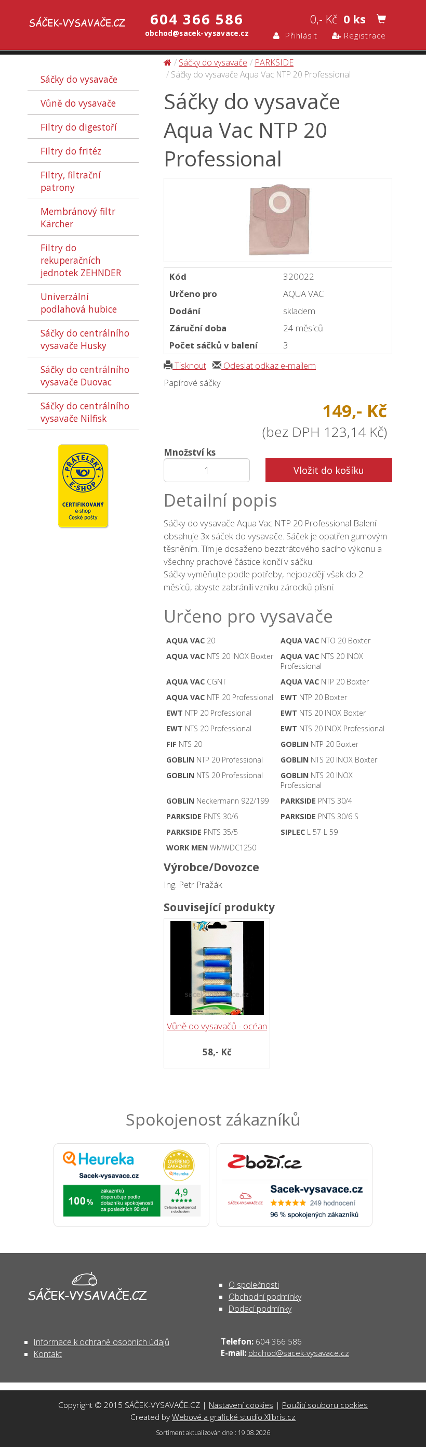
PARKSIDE (274, 62)
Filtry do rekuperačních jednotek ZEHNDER (81, 260)
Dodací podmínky (260, 1308)
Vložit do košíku (329, 470)
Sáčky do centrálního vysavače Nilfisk (85, 411)
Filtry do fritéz (71, 151)
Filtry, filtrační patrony (71, 181)
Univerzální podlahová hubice (79, 302)
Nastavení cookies (241, 1405)
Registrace (363, 35)
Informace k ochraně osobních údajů (101, 1342)
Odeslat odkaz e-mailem (268, 365)
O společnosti (254, 1284)
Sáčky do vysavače (79, 79)
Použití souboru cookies (325, 1405)
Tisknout (189, 365)
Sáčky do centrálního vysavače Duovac (85, 375)
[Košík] (381, 18)
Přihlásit (298, 35)
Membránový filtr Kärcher (78, 217)
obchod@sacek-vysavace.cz (298, 1353)
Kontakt (48, 1354)
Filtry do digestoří (79, 127)
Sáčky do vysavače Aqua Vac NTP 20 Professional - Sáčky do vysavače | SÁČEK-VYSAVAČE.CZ (67, 24)
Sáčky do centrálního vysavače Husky (85, 339)
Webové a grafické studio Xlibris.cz (234, 1417)
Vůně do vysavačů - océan (217, 1026)
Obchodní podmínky (265, 1296)
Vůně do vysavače (78, 103)
